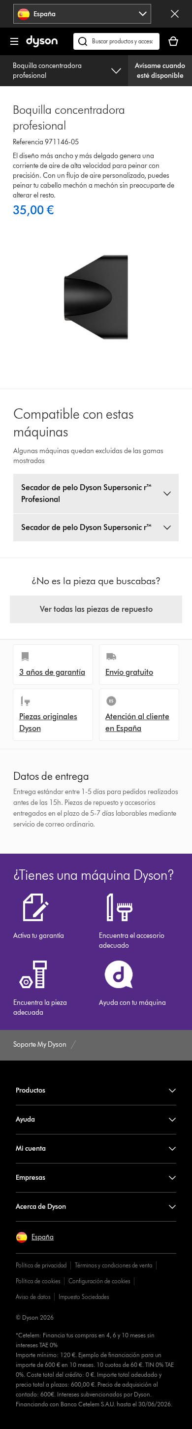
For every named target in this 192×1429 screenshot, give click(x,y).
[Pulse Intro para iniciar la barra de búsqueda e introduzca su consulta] (116, 41)
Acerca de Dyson (41, 1206)
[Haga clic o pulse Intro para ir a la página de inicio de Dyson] (42, 45)
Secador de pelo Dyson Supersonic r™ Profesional (86, 493)
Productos (30, 1090)
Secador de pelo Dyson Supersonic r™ (86, 527)
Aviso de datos (33, 1296)
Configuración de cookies (99, 1281)
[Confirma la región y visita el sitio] (175, 14)
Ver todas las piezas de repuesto (96, 609)
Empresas (30, 1177)
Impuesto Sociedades (84, 1296)
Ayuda (25, 1119)
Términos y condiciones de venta (113, 1265)
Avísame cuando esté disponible (160, 71)
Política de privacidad (41, 1265)
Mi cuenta (31, 1148)
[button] (35, 1237)
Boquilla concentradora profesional (47, 71)
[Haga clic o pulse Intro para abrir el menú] (14, 41)
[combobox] (82, 14)
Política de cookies (38, 1281)
